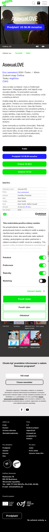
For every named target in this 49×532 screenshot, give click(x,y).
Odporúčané (30, 430)
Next (43, 46)
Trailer (24, 149)
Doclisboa (17, 326)
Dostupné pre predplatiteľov (31, 434)
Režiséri (29, 439)
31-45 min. (27, 207)
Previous (37, 46)
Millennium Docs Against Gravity (30, 327)
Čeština (20, 75)
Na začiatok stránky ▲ (36, 520)
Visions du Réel (35, 347)
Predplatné (6, 448)
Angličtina (13, 78)
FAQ (4, 456)
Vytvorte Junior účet (36, 453)
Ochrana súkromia (9, 430)
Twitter (28, 53)
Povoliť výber (24, 307)
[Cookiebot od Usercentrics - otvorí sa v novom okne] (35, 214)
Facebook (18, 53)
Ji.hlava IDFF (23, 347)
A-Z (27, 425)
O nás (5, 425)
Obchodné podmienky (10, 433)
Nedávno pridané (32, 428)
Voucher (5, 451)
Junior (31, 448)
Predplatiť (12, 515)
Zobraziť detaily (34, 291)
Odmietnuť (24, 315)
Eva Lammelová (10, 72)
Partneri (5, 428)
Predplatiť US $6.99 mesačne (24, 27)
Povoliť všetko (24, 299)
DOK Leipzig (40, 326)
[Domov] (7, 3)
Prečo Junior (33, 451)
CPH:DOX (6, 326)
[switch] (42, 265)
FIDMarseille (12, 347)
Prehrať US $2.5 (25, 164)
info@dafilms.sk (16, 487)
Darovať (6, 453)
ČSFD (6, 81)
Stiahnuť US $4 (24, 172)
